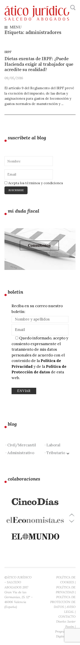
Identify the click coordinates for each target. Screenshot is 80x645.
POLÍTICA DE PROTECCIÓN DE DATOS (63, 602)
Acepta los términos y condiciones (35, 183)
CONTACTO (67, 617)
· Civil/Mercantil (21, 445)
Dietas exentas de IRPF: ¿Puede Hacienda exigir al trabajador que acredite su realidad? (38, 64)
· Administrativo (20, 452)
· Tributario (56, 452)
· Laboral (52, 445)
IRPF (8, 52)
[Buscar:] (72, 7)
